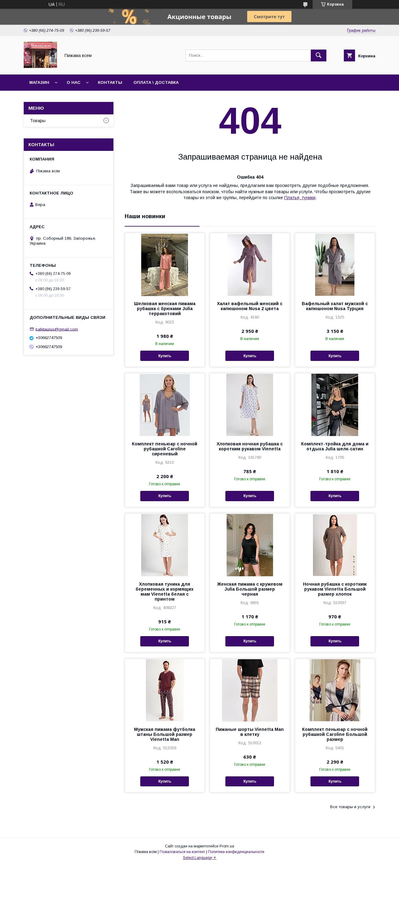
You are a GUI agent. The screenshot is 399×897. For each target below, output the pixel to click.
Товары (38, 120)
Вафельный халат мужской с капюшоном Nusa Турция (335, 306)
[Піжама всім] (40, 66)
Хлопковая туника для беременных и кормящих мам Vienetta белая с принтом (165, 592)
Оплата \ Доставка (156, 82)
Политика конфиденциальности (236, 852)
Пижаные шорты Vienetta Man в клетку (250, 732)
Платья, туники (299, 197)
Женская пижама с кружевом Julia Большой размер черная (249, 589)
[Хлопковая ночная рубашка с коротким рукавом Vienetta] (250, 404)
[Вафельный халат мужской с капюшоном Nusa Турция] (335, 264)
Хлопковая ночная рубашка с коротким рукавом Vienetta (250, 446)
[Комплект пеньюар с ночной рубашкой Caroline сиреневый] (164, 404)
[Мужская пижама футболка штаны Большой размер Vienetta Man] (164, 690)
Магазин (39, 82)
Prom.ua (226, 846)
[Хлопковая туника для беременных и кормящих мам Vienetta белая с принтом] (164, 545)
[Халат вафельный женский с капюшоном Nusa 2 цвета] (250, 264)
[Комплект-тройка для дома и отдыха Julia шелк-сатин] (335, 404)
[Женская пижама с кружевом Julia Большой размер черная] (250, 545)
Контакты (110, 82)
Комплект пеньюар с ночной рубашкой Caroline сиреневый (164, 448)
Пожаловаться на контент (182, 852)
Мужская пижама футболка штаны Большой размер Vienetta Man (164, 734)
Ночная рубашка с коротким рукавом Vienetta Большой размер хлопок (335, 589)
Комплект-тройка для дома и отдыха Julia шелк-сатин (334, 446)
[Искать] (318, 55)
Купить (164, 356)
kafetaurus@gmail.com (57, 329)
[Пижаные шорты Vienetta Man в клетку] (250, 690)
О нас (73, 82)
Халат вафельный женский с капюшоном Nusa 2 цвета (249, 306)
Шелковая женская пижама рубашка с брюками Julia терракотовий (164, 308)
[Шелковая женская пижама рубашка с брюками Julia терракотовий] (164, 264)
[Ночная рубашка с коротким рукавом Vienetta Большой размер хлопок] (335, 545)
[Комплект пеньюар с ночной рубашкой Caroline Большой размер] (335, 690)
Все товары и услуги (350, 806)
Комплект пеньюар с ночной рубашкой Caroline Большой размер (335, 734)
